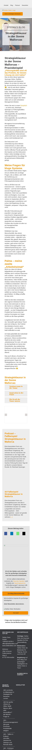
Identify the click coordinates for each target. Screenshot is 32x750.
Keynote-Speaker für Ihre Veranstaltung (23, 640)
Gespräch (23, 105)
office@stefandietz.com (10, 643)
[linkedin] (12, 625)
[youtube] (19, 625)
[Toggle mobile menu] (29, 10)
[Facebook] (6, 533)
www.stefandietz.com (9, 645)
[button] (16, 387)
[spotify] (14, 625)
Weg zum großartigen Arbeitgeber (22, 662)
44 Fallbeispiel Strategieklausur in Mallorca (14, 494)
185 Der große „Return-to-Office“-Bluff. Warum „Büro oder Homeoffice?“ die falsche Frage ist (8, 709)
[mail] (17, 625)
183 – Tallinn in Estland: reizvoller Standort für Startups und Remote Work (8, 739)
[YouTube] (24, 678)
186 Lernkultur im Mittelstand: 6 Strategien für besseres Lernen (8, 694)
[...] (11, 517)
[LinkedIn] (12, 533)
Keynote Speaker (19, 581)
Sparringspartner (19, 583)
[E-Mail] (24, 533)
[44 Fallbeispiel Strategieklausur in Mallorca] (16, 481)
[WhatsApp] (18, 533)
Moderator (20, 650)
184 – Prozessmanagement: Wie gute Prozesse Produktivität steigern (8, 725)
